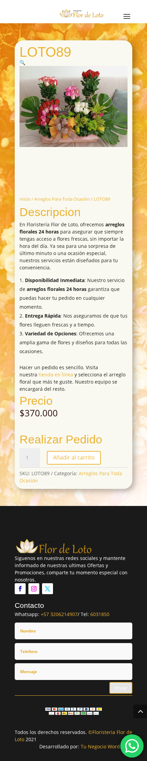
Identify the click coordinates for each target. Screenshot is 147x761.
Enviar (121, 688)
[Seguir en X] (47, 588)
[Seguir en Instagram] (33, 588)
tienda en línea (56, 374)
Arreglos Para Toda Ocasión (62, 199)
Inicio (24, 199)
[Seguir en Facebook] (20, 588)
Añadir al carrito (74, 457)
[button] (22, 62)
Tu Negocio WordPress (106, 746)
